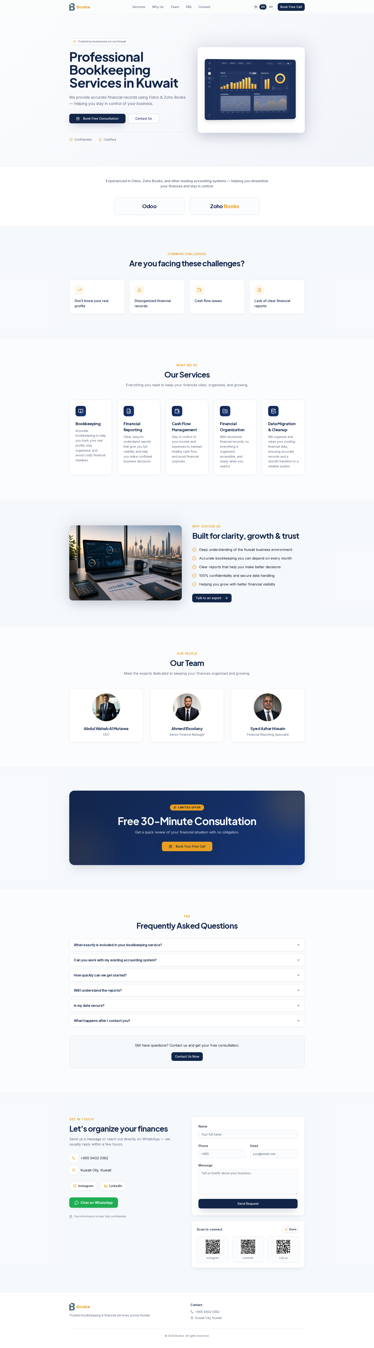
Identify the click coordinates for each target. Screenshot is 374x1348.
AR (271, 6)
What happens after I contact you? (102, 1020)
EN (263, 6)
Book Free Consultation (101, 118)
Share (293, 1229)
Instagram (85, 1186)
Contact (204, 7)
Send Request (248, 1203)
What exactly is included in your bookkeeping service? (118, 945)
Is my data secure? (89, 1005)
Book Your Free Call (190, 846)
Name (202, 1126)
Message (205, 1165)
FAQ (189, 7)
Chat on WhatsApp (97, 1202)
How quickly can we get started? (100, 975)
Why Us (158, 7)
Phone (203, 1146)
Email (254, 1146)
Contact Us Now (187, 1056)
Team (175, 7)
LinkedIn (115, 1186)
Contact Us (143, 118)
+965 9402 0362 (94, 1158)
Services (138, 7)
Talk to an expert (208, 598)
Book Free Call (291, 7)
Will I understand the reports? (98, 990)
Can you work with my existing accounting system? (115, 960)
